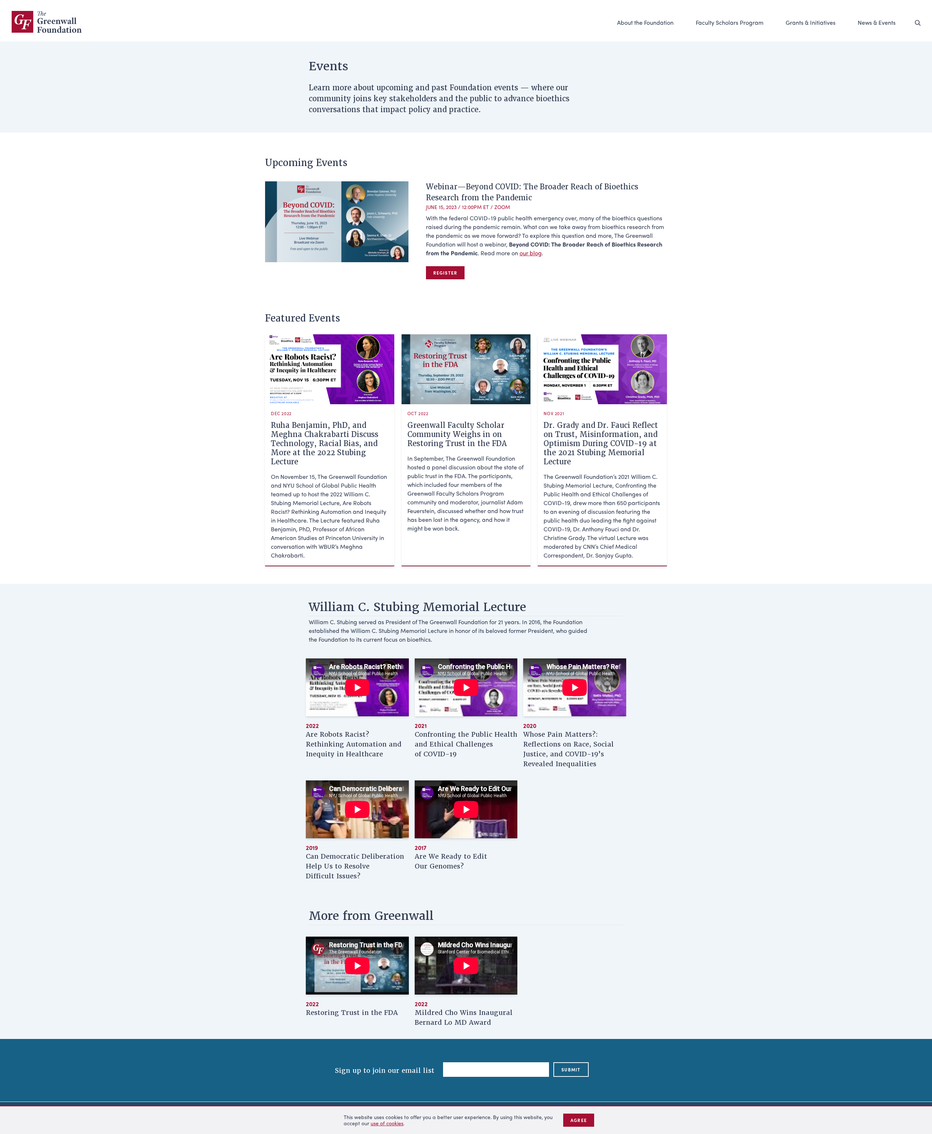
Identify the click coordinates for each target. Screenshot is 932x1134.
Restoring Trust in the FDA (352, 1012)
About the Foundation (645, 22)
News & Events (877, 22)
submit (570, 1069)
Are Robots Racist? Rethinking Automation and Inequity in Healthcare (354, 744)
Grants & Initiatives (811, 22)
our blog (531, 253)
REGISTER (445, 272)
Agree (578, 1120)
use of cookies (387, 1123)
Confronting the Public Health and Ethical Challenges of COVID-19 (466, 744)
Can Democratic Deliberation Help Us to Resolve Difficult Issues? (355, 866)
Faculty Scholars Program (729, 22)
